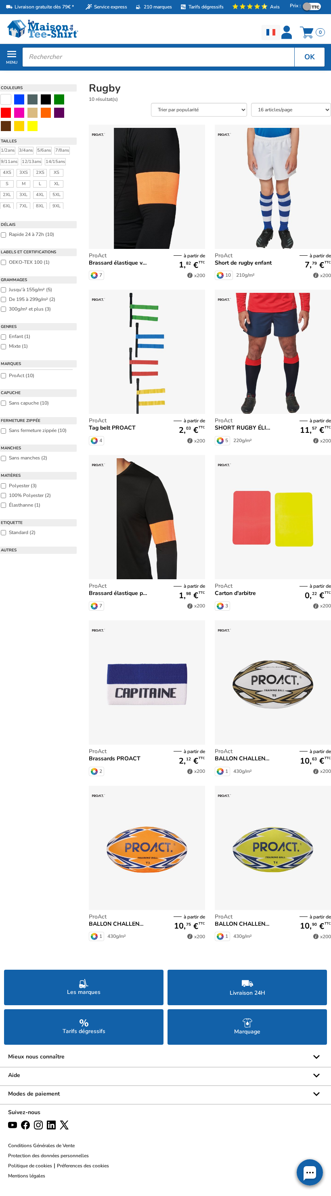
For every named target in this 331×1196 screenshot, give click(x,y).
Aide (14, 1075)
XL (56, 184)
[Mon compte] (287, 32)
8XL (40, 206)
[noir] (46, 99)
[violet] (59, 113)
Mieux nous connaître (36, 1056)
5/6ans (44, 150)
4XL (40, 195)
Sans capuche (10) (29, 403)
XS (56, 172)
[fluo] (32, 126)
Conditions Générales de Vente (41, 1145)
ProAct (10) (21, 375)
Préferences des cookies (83, 1166)
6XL (7, 206)
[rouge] (6, 113)
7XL (23, 206)
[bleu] (19, 99)
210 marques (158, 7)
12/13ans (31, 162)
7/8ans (62, 150)
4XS (7, 172)
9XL (56, 206)
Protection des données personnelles (48, 1155)
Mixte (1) (18, 346)
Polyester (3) (23, 485)
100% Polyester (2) (30, 495)
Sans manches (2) (28, 458)
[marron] (6, 126)
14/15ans (55, 162)
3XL (23, 195)
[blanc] (6, 99)
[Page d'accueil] (82, 29)
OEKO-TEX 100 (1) (29, 262)
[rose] (19, 113)
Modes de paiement (34, 1094)
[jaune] (19, 126)
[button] (310, 1172)
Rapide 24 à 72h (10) (31, 234)
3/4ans (26, 150)
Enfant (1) (19, 336)
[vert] (59, 99)
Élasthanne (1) (24, 505)
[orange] (46, 113)
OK (309, 57)
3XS (23, 172)
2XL (7, 195)
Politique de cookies (30, 1166)
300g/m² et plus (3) (30, 309)
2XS (40, 172)
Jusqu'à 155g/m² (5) (30, 289)
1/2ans (8, 150)
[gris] (32, 99)
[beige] (32, 113)
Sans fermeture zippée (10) (38, 430)
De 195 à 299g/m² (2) (32, 299)
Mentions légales (26, 1176)
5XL (56, 195)
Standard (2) (22, 532)
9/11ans (9, 162)
